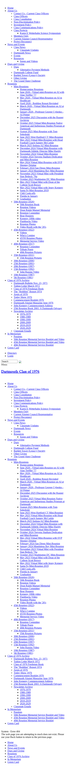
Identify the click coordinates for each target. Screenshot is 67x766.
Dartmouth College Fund (26, 72)
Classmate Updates (29, 50)
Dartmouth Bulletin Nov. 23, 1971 (31, 283)
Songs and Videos (29, 61)
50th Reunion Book (29, 204)
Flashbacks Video (28, 221)
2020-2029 (25, 328)
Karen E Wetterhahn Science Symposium (40, 33)
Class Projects (20, 30)
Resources (19, 58)
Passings (18, 336)
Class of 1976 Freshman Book (29, 288)
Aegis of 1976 (21, 294)
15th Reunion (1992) (24, 269)
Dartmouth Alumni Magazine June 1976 (33, 302)
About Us (12, 10)
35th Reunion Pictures (31, 258)
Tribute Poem (26, 249)
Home (10, 8)
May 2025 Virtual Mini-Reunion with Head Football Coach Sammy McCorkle (41, 141)
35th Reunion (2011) (24, 255)
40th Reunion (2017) (24, 243)
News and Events (16, 44)
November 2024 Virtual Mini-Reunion (39, 154)
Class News (19, 47)
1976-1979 (25, 314)
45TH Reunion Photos (31, 238)
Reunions (12, 83)
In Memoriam (14, 333)
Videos (23, 232)
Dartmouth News (22, 52)
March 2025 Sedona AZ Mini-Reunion (39, 145)
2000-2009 (25, 322)
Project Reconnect (23, 41)
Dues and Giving (15, 64)
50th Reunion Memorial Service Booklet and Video (39, 339)
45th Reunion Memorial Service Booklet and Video (39, 342)
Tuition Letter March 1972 (27, 286)
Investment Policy (22, 24)
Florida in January (29, 196)
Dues (16, 67)
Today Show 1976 (23, 297)
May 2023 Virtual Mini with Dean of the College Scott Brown (40, 183)
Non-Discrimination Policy (27, 22)
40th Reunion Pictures (31, 252)
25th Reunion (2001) (24, 263)
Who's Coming (27, 235)
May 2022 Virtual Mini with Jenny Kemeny (41, 187)
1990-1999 (25, 319)
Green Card (13, 347)
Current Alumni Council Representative (33, 38)
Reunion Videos (28, 207)
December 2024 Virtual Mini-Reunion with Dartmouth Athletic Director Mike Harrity (41, 149)
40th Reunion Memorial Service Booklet (34, 345)
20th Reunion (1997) (24, 266)
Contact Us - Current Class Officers (31, 13)
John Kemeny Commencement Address (33, 305)
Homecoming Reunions (31, 89)
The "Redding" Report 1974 (28, 291)
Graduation (25, 199)
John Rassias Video (29, 272)
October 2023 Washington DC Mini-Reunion (42, 179)
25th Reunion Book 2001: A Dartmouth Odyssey (38, 308)
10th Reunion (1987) (24, 274)
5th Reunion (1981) (23, 277)
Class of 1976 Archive (18, 280)
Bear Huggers (27, 215)
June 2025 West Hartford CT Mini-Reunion (41, 137)
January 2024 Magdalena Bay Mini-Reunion (42, 170)
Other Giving (20, 78)
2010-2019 (25, 325)
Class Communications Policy (28, 27)
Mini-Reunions (21, 86)
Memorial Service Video (32, 241)
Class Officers (21, 16)
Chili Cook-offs (27, 193)
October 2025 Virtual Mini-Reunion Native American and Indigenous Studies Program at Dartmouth (42, 126)
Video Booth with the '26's (33, 227)
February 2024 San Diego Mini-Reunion (40, 168)
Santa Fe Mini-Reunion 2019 (34, 190)
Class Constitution (23, 19)
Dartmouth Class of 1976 (20, 371)
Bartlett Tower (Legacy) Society (29, 75)
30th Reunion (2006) (24, 260)
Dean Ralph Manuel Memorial (35, 210)
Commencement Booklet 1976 (29, 300)
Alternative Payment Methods (34, 69)
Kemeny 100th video (30, 218)
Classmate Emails (22, 331)
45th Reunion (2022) (24, 229)
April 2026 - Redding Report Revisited (39, 103)
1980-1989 (25, 317)
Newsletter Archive (23, 311)
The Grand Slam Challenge (27, 81)
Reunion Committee (30, 213)
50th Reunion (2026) (24, 201)
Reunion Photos (28, 224)
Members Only (21, 36)
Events (17, 55)
